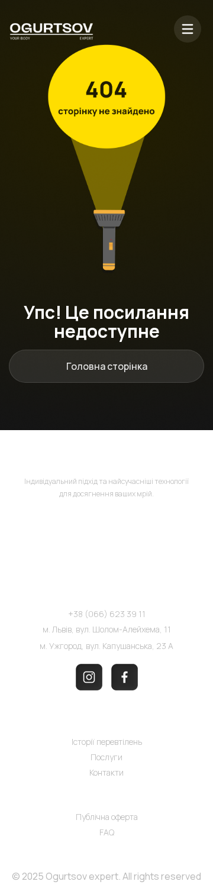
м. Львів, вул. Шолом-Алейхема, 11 (107, 629)
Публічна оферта (107, 816)
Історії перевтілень (107, 741)
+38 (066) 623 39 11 (107, 613)
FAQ (106, 832)
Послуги (106, 757)
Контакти (106, 772)
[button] (187, 31)
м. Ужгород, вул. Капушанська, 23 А (106, 645)
